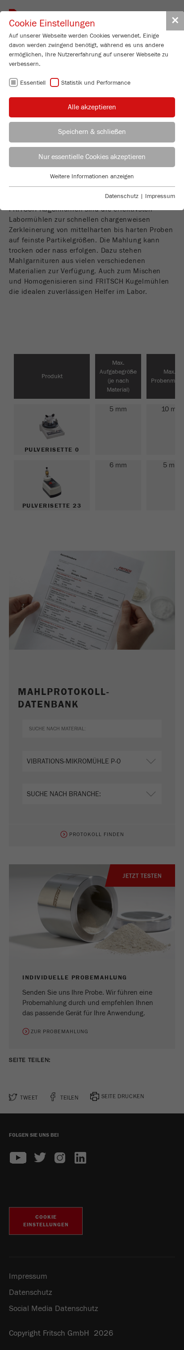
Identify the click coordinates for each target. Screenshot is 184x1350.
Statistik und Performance (95, 82)
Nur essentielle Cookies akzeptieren (92, 157)
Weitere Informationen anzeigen (92, 176)
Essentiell (33, 82)
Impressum (160, 196)
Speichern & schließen (92, 132)
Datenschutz (121, 196)
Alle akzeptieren (92, 107)
